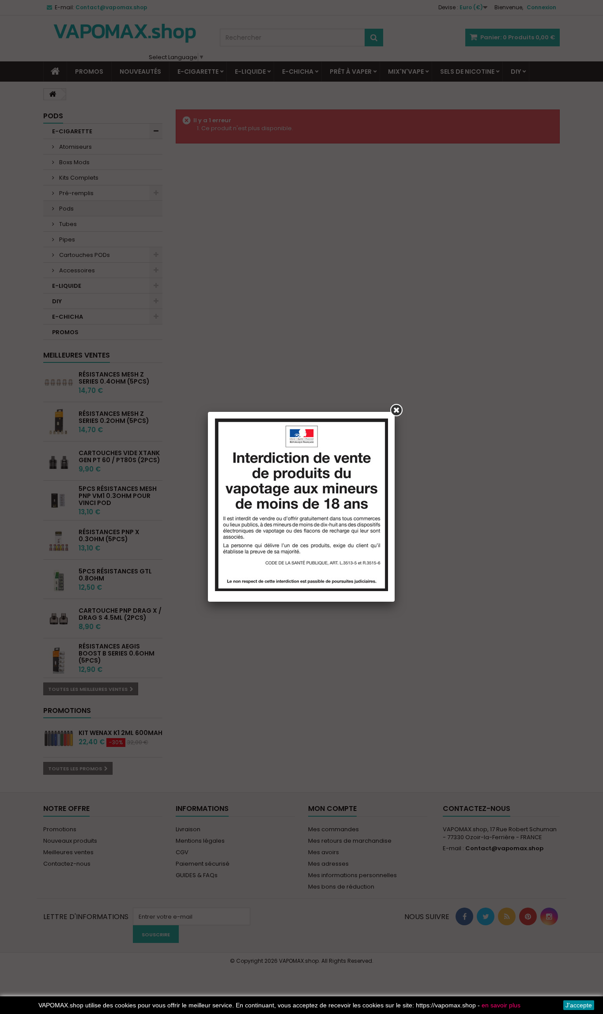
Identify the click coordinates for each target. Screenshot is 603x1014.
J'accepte (578, 1005)
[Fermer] (396, 410)
